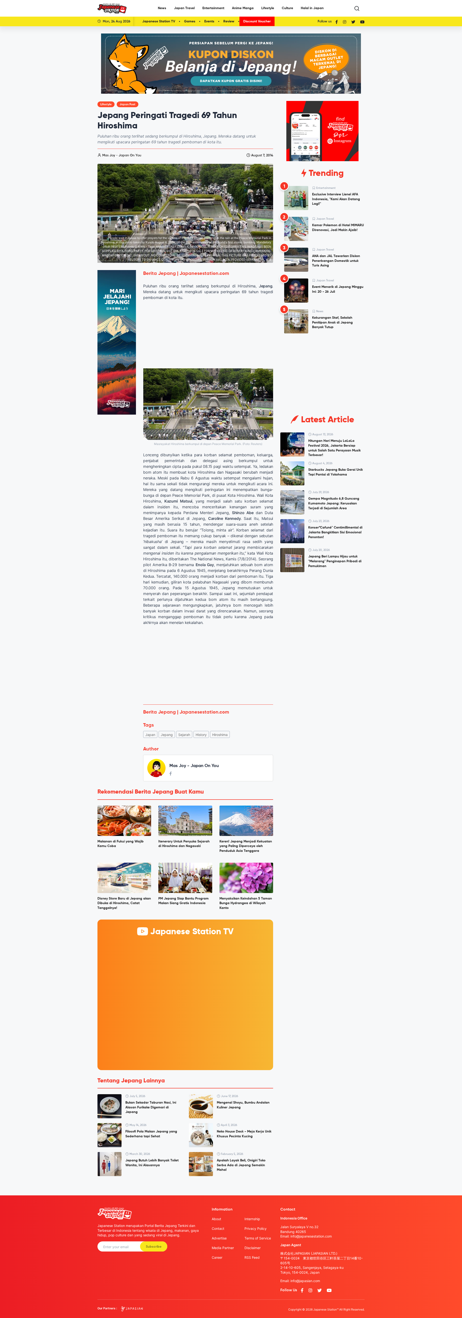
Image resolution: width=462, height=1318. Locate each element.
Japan (150, 735)
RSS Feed (252, 1257)
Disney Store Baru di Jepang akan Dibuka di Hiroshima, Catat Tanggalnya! (124, 903)
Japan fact (127, 104)
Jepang (167, 735)
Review (228, 21)
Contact (218, 1228)
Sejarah (184, 735)
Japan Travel (184, 8)
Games (189, 21)
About (216, 1219)
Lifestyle (267, 8)
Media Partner (223, 1248)
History (201, 735)
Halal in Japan (312, 8)
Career (217, 1257)
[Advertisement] (208, 665)
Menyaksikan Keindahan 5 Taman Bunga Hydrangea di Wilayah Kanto (245, 903)
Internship (252, 1219)
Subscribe (153, 1246)
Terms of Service (257, 1238)
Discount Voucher (257, 21)
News (162, 8)
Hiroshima (220, 735)
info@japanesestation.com (311, 1236)
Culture (287, 8)
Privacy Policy (255, 1228)
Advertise (219, 1238)
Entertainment (213, 8)
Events (209, 21)
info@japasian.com (305, 1281)
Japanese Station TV (158, 21)
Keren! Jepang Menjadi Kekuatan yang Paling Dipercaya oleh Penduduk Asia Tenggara (245, 846)
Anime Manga (243, 8)
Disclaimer (252, 1248)
